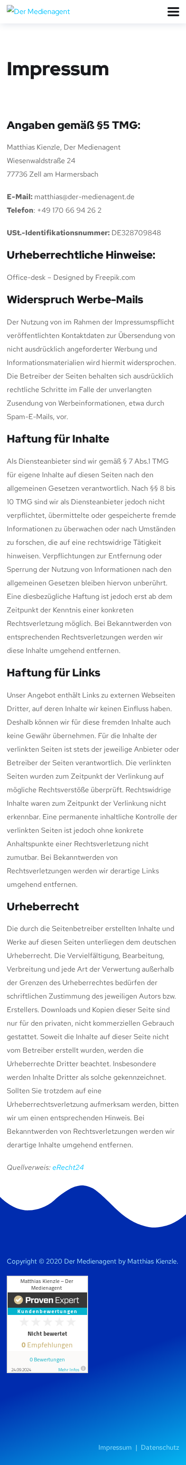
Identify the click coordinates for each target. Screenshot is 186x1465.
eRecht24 (68, 1167)
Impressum (116, 1447)
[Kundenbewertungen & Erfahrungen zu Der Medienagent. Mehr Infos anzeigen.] (47, 1323)
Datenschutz (160, 1447)
